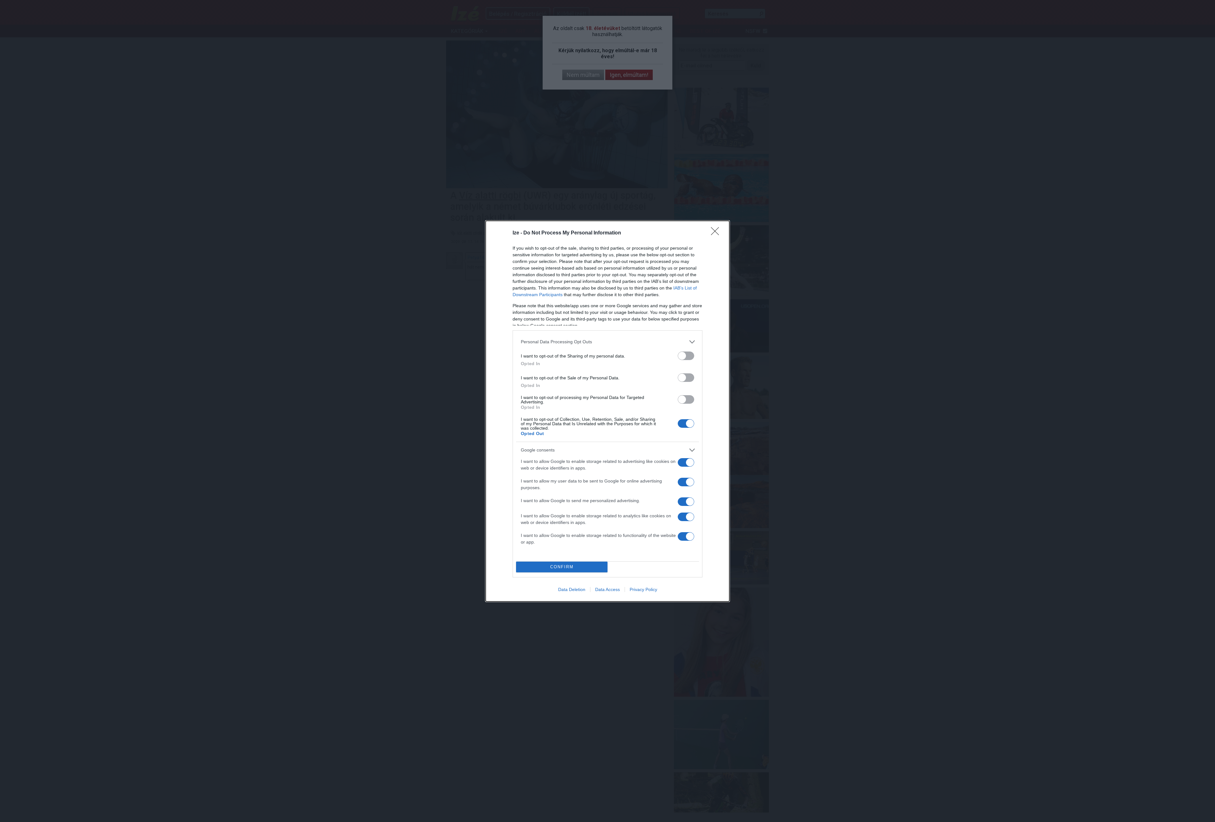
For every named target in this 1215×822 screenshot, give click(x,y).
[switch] (686, 356)
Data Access (607, 589)
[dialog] (607, 411)
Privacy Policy (643, 589)
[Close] (717, 233)
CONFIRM (562, 566)
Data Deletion (571, 589)
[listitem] (607, 342)
